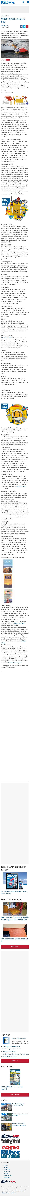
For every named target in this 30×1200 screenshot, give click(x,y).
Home (3, 15)
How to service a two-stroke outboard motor (19, 1124)
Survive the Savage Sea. (15, 663)
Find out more (15, 1094)
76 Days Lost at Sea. (19, 623)
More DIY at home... (12, 899)
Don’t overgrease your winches (12, 1049)
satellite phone (21, 486)
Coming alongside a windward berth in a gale (16, 1054)
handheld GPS (6, 338)
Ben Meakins (4, 25)
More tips (15, 1060)
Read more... (15, 946)
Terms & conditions (20, 1190)
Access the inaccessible (19, 1038)
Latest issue (7, 1066)
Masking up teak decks (9, 1051)
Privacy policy (4, 1193)
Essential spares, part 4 (9, 1056)
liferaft (8, 60)
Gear (7, 15)
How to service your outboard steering (18, 1104)
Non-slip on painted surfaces (11, 1046)
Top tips (5, 1034)
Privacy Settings (12, 1193)
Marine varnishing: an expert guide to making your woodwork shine (15, 918)
